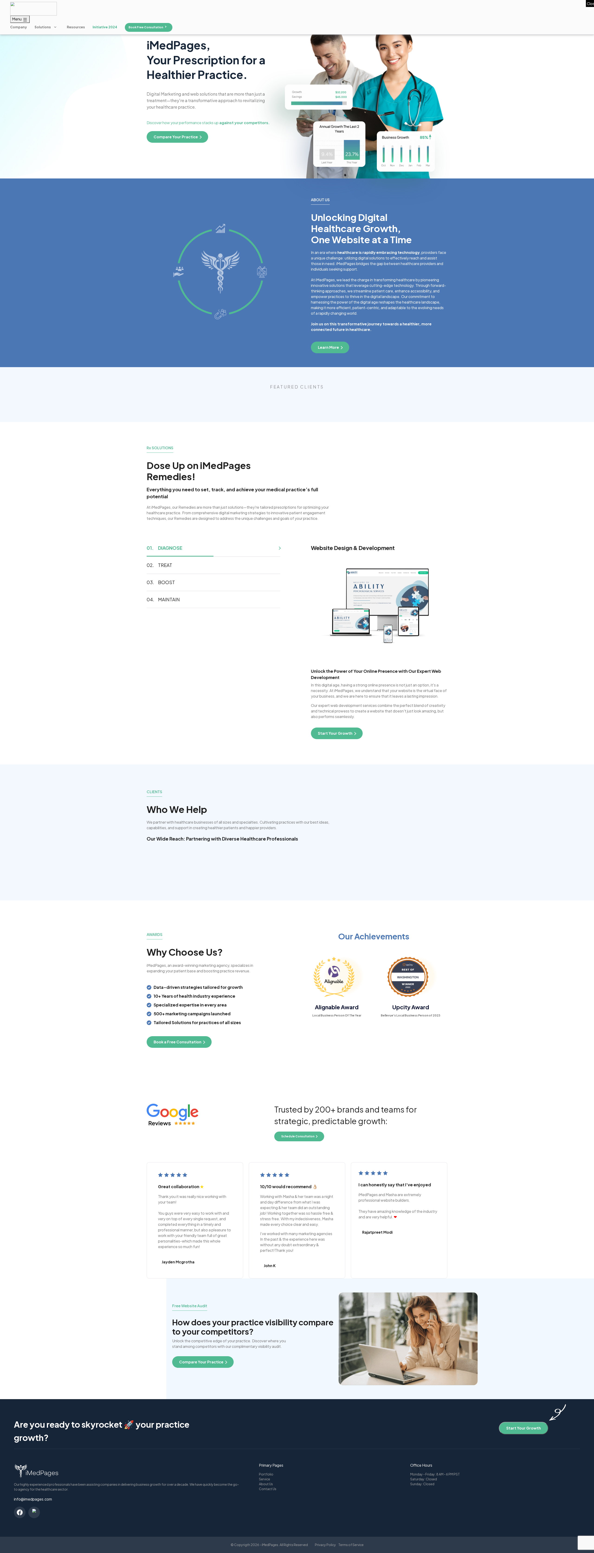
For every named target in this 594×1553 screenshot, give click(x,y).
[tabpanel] (379, 641)
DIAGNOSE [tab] (170, 548)
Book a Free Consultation (177, 1041)
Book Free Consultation (146, 27)
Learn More (328, 347)
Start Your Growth (523, 1428)
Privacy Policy (325, 1545)
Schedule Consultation (297, 1136)
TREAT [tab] (165, 565)
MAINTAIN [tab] (169, 599)
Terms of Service (351, 1545)
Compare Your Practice (201, 1361)
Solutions (43, 27)
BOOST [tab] (166, 582)
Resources (76, 27)
